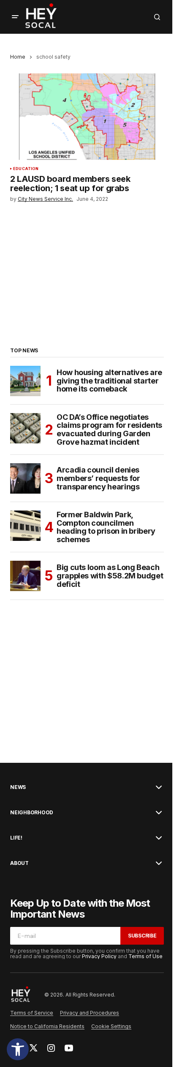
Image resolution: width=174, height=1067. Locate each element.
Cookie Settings (111, 1026)
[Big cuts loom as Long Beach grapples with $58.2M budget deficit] (25, 576)
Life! (16, 838)
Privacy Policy (99, 956)
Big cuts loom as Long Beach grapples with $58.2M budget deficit (110, 576)
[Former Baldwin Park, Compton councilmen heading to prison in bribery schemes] (25, 526)
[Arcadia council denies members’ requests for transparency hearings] (25, 478)
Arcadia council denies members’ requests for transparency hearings (98, 478)
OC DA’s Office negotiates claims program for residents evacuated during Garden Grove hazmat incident (109, 429)
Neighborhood (31, 813)
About (19, 863)
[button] (18, 1049)
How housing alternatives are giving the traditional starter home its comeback (109, 381)
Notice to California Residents (47, 1026)
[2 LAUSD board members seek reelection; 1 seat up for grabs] (87, 116)
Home (17, 57)
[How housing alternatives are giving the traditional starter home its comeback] (25, 381)
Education (26, 169)
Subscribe (142, 935)
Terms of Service (31, 1013)
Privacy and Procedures (89, 1013)
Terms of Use (145, 956)
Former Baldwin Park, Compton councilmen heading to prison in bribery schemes (106, 527)
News (18, 787)
